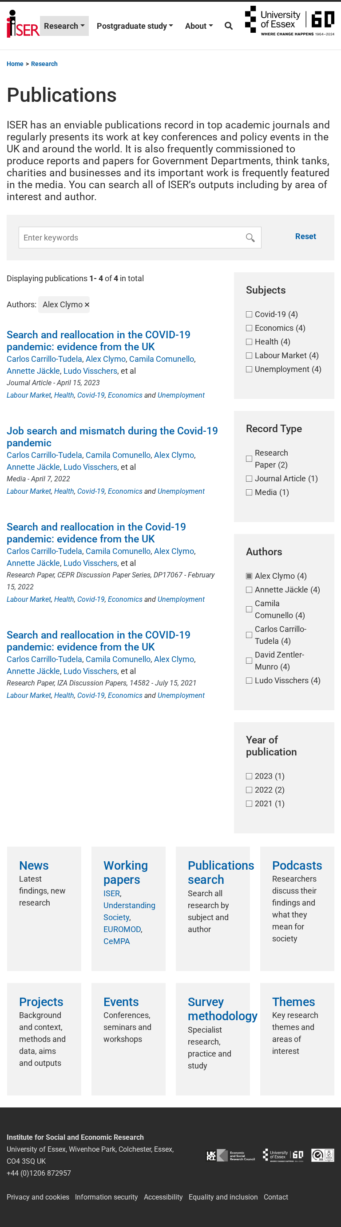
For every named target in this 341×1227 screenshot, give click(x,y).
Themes (293, 1002)
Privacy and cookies (38, 1197)
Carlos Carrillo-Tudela (44, 359)
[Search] (228, 26)
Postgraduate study (132, 26)
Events (121, 1002)
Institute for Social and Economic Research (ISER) (23, 26)
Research (61, 26)
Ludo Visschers (90, 370)
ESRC (230, 1155)
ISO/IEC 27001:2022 (322, 1155)
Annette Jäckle (33, 370)
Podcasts (297, 866)
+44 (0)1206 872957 (39, 1173)
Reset (305, 236)
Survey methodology (223, 1009)
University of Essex (289, 26)
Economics (125, 395)
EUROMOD (122, 929)
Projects (41, 1002)
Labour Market (29, 395)
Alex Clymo (106, 359)
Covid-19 (91, 395)
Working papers (125, 873)
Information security (106, 1197)
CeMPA (116, 941)
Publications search (221, 873)
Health (64, 395)
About (195, 26)
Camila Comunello (161, 359)
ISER (111, 893)
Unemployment (181, 395)
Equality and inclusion (223, 1197)
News (34, 866)
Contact (276, 1197)
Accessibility (163, 1197)
